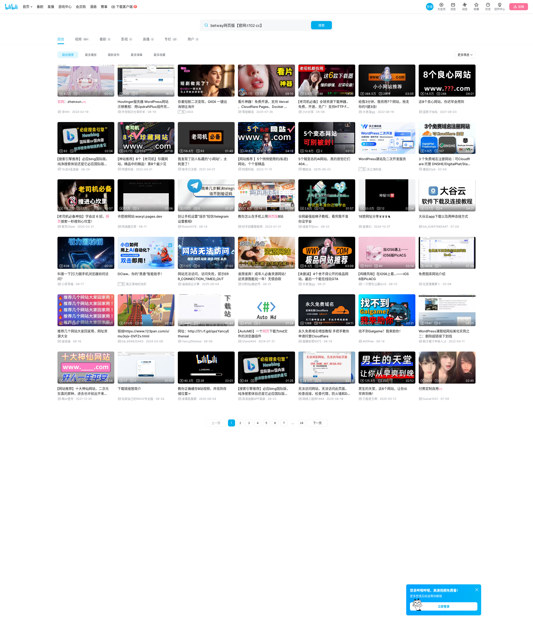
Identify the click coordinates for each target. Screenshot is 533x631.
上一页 (216, 423)
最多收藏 (159, 54)
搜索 (321, 25)
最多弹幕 (136, 54)
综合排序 (68, 54)
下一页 (317, 423)
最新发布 (114, 54)
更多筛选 (464, 54)
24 (301, 423)
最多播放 (91, 54)
